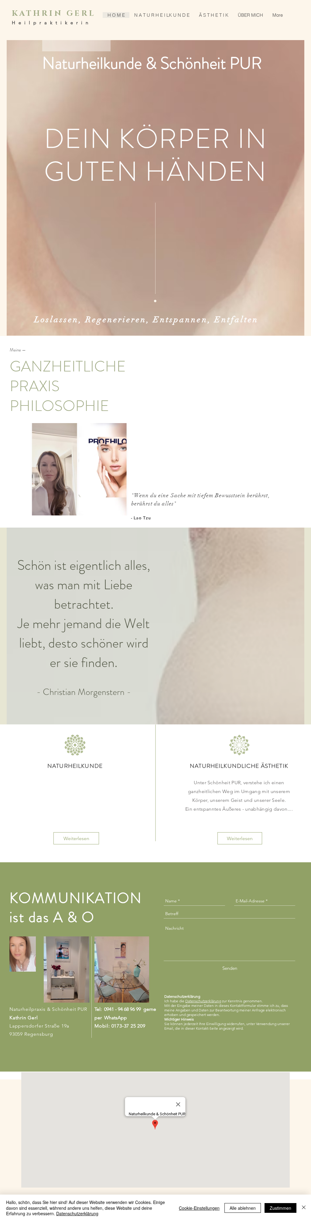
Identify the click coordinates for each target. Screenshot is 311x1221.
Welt (137, 623)
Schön (34, 565)
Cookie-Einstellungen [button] (199, 1208)
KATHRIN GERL (54, 14)
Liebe (118, 584)
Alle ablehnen (243, 1208)
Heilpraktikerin (51, 23)
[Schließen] (303, 1207)
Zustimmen (280, 1208)
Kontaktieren (147, 472)
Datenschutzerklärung (77, 1213)
